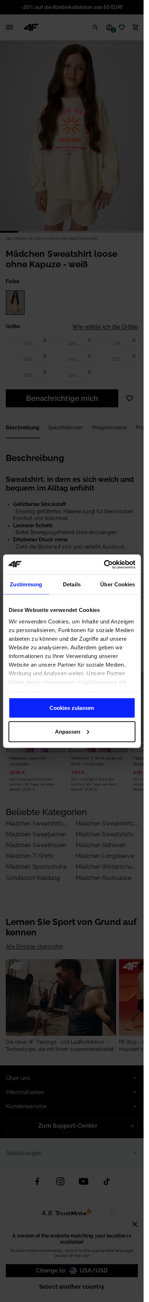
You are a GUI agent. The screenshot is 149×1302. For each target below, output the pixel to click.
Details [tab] (72, 584)
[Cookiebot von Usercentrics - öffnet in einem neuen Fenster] (103, 564)
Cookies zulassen (72, 708)
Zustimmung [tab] (26, 584)
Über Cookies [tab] (117, 584)
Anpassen (67, 731)
